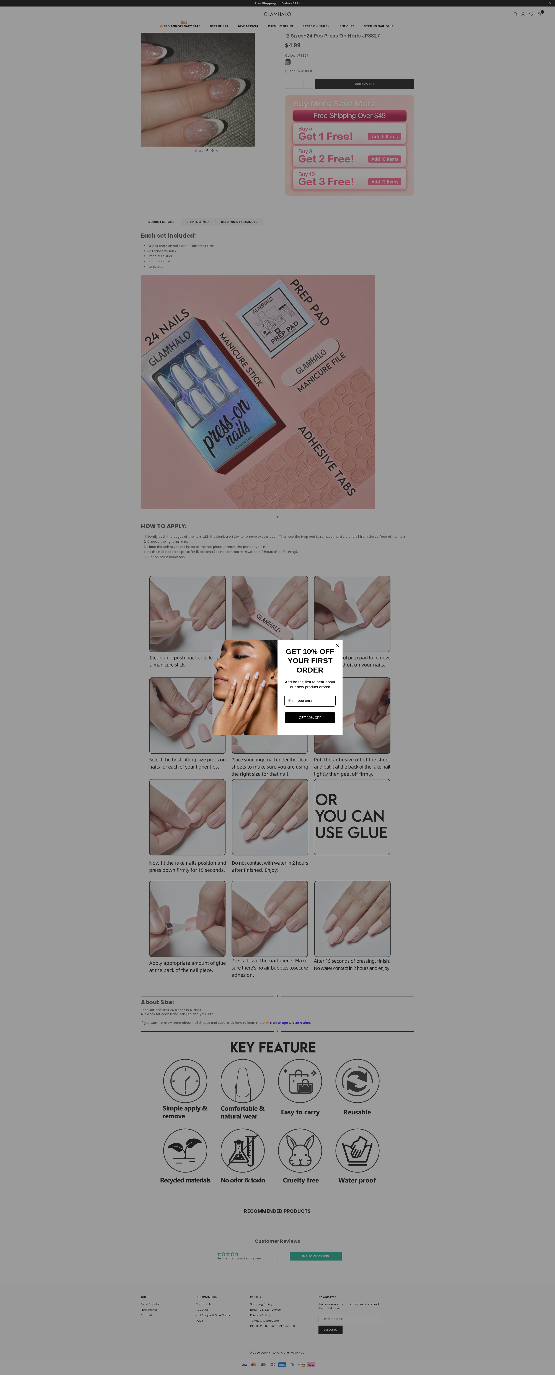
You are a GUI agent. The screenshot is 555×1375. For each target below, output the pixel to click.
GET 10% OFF (310, 718)
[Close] (337, 645)
